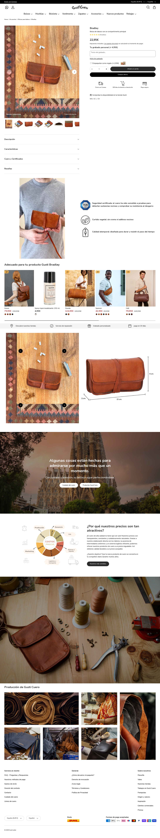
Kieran (6, 308)
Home (6, 19)
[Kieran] (19, 288)
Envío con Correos (10, 2)
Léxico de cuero (10, 801)
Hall (127, 308)
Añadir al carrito (133, 69)
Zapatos (82, 13)
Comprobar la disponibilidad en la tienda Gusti (109, 95)
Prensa (140, 810)
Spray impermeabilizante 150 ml (47, 308)
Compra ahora (123, 74)
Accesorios (96, 13)
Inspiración (142, 801)
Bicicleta (53, 13)
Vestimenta (67, 13)
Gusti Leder (12, 830)
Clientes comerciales (145, 805)
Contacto (7, 792)
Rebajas (130, 13)
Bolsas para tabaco (24, 19)
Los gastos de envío (111, 44)
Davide (68, 308)
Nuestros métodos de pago (14, 779)
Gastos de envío (10, 784)
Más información (70, 114)
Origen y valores (144, 797)
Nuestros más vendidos (98, 564)
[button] (6, 7)
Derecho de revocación (80, 779)
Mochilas (39, 13)
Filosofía (141, 775)
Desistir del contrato (12, 788)
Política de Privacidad (80, 792)
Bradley (34, 19)
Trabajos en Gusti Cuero (147, 788)
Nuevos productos (115, 13)
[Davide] (80, 288)
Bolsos (27, 13)
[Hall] (141, 288)
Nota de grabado (96, 58)
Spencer (99, 308)
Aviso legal (76, 784)
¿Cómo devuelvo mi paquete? (83, 775)
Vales (140, 779)
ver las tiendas (64, 644)
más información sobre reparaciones (89, 644)
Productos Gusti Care (90, 485)
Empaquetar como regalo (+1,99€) (105, 63)
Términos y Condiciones (80, 788)
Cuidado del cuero (68, 485)
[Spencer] (110, 288)
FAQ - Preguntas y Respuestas (16, 775)
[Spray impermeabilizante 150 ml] (49, 288)
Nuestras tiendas (144, 784)
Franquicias (142, 792)
